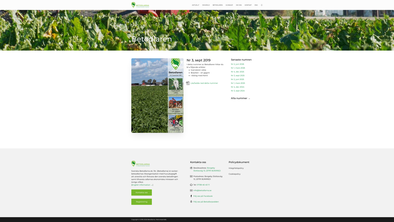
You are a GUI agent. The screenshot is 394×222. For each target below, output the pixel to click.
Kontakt (248, 5)
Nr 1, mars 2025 (238, 83)
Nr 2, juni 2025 (237, 79)
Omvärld (206, 5)
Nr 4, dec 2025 (237, 72)
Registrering (141, 202)
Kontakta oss (142, 192)
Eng (256, 5)
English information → (142, 185)
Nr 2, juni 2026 (237, 64)
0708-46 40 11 (203, 185)
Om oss (239, 5)
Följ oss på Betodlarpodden (206, 202)
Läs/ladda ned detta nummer (204, 83)
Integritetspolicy (236, 168)
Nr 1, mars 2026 (238, 68)
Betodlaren (218, 5)
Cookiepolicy (235, 174)
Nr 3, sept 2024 (238, 91)
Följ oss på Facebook (203, 196)
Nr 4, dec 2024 (237, 87)
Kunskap (229, 5)
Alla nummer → (240, 98)
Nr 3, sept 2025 (238, 75)
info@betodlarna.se (202, 190)
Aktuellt (195, 5)
